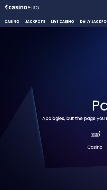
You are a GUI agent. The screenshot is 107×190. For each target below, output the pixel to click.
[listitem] (12, 21)
